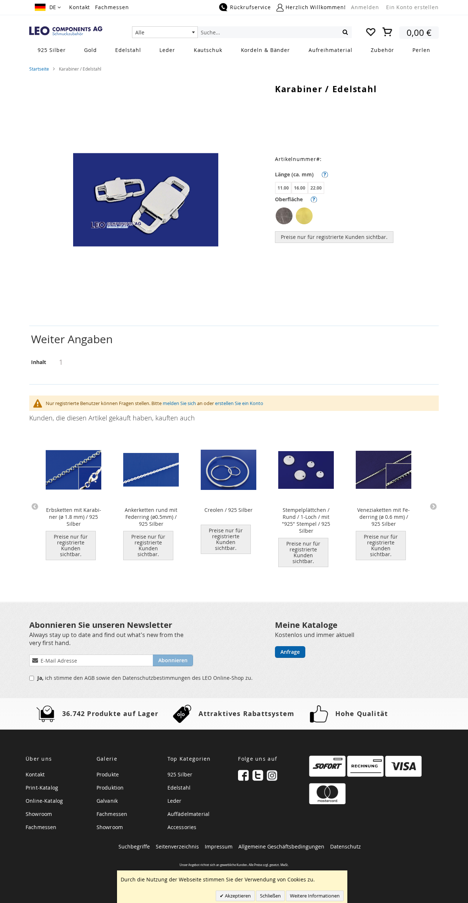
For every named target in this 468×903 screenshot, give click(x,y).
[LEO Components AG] (65, 30)
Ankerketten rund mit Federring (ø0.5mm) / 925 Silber (151, 516)
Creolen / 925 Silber (228, 509)
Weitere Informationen (315, 895)
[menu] (234, 51)
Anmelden (365, 7)
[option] (284, 216)
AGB (90, 677)
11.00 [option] (283, 188)
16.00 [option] (299, 188)
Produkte (108, 774)
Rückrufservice (250, 7)
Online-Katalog (44, 800)
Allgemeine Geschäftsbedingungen (281, 846)
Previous (34, 506)
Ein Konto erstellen (412, 7)
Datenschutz (345, 846)
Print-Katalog (42, 787)
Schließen (270, 895)
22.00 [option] (316, 188)
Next (433, 506)
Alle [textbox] (139, 32)
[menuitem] (51, 49)
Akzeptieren (237, 895)
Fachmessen (112, 7)
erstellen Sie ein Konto (239, 403)
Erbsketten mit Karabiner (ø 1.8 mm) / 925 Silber (73, 516)
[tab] (234, 339)
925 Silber (180, 774)
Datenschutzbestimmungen (157, 677)
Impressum (219, 846)
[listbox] (357, 189)
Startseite (39, 69)
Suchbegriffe (134, 846)
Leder (174, 800)
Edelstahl (178, 787)
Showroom (39, 813)
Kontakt (79, 7)
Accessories (182, 827)
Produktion (110, 787)
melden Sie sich (179, 403)
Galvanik (107, 800)
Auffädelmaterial (188, 813)
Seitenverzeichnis (177, 846)
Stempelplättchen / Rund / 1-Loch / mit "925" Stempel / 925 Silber (306, 520)
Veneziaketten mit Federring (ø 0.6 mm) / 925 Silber (383, 516)
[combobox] (164, 32)
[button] (48, 7)
